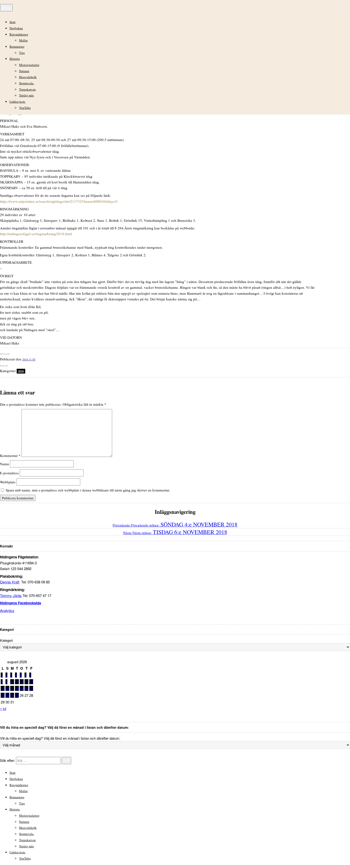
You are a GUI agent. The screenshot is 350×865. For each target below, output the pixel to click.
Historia (15, 58)
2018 (21, 371)
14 (31, 681)
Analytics (7, 610)
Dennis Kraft (9, 581)
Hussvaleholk (28, 77)
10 (12, 681)
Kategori (6, 640)
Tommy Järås (11, 595)
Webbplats (7, 482)
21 (31, 688)
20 (26, 688)
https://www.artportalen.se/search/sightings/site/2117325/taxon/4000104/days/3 (59, 201)
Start (12, 22)
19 (22, 688)
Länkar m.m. (17, 101)
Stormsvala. (26, 83)
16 (7, 688)
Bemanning (17, 46)
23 (7, 695)
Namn (4, 463)
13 (26, 681)
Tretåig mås (26, 95)
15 (3, 688)
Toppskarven (27, 89)
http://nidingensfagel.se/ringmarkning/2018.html (36, 233)
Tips (22, 53)
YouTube (25, 108)
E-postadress (9, 472)
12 (22, 681)
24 (12, 695)
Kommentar (10, 455)
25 (17, 695)
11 (17, 681)
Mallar (23, 40)
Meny (6, 7)
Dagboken (16, 28)
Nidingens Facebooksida (20, 603)
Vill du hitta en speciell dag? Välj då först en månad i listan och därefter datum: (60, 738)
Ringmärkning (19, 34)
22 (3, 695)
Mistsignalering (29, 65)
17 (12, 688)
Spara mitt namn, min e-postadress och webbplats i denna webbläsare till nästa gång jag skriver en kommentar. (88, 490)
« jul (3, 708)
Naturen (24, 71)
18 (17, 688)
